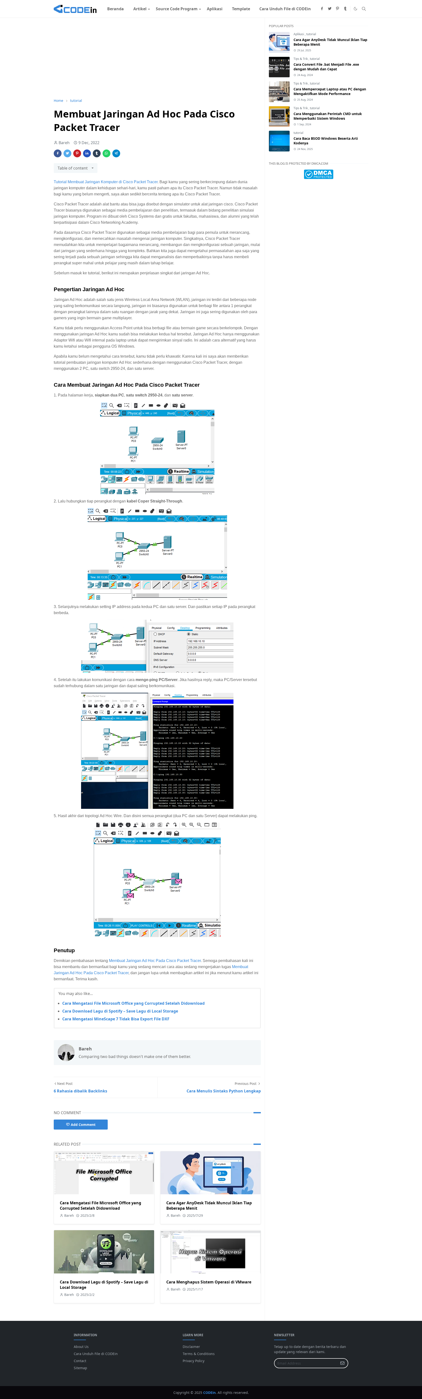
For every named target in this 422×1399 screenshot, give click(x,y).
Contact (80, 1360)
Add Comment (83, 1124)
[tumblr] (345, 9)
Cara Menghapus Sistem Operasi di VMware (208, 1282)
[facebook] (322, 9)
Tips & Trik (301, 59)
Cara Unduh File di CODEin (96, 1353)
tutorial (311, 34)
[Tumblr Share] (97, 153)
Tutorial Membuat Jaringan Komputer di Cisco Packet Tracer (106, 182)
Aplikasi (299, 34)
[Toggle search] (363, 8)
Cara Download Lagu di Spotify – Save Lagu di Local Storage (120, 1011)
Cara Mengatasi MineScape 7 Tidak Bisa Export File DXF (115, 1019)
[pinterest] (337, 9)
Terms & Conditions (199, 1353)
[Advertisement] (157, 58)
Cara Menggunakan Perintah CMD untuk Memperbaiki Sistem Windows (328, 116)
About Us (81, 1346)
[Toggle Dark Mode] (355, 9)
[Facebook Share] (58, 153)
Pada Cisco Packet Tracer (178, 961)
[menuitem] (115, 9)
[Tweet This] (67, 153)
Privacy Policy (193, 1360)
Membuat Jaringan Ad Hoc (132, 961)
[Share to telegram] (116, 153)
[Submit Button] (342, 1363)
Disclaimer (191, 1346)
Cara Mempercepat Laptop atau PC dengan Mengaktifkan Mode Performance (330, 91)
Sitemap (80, 1368)
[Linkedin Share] (87, 153)
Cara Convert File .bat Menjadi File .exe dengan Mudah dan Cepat (326, 66)
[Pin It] (77, 153)
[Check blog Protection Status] (318, 174)
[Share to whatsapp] (106, 153)
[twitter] (330, 9)
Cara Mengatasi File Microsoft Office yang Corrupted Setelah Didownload (133, 1003)
